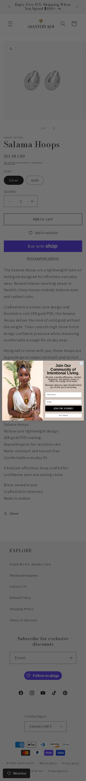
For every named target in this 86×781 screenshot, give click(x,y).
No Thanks (63, 415)
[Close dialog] (81, 363)
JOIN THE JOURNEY (64, 408)
